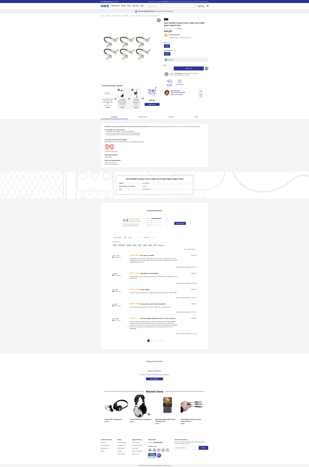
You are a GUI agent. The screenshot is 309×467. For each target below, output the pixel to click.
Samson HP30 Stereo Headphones (141, 419)
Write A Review (180, 223)
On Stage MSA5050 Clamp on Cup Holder (136, 101)
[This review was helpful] (192, 267)
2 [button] (151, 341)
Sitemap (120, 451)
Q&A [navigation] (196, 117)
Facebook (158, 450)
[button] (207, 6)
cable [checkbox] (134, 245)
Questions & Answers (154, 361)
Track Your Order (105, 445)
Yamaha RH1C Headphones (113, 419)
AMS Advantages (122, 442)
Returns (103, 451)
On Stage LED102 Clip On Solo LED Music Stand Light (122, 101)
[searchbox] (117, 237)
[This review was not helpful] (194, 267)
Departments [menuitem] (115, 6)
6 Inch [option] (167, 46)
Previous (106, 406)
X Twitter (167, 450)
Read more (133, 328)
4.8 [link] (172, 28)
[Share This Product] (159, 20)
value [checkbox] (139, 245)
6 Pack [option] (167, 54)
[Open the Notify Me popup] (167, 74)
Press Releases (121, 454)
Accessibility (135, 448)
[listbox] (186, 46)
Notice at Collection (137, 451)
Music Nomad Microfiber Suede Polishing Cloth (165, 420)
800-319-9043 (177, 94)
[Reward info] (191, 37)
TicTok (163, 450)
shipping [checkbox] (129, 245)
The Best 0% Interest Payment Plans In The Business (181, 1)
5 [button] (160, 341)
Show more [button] (161, 245)
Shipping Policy (104, 448)
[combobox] (173, 6)
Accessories (108, 16)
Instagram (154, 450)
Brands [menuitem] (123, 6)
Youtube (150, 450)
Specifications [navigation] (142, 117)
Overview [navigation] (114, 117)
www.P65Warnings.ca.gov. (137, 141)
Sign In (202, 6)
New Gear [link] (136, 6)
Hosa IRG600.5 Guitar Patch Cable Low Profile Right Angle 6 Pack (107, 101)
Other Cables (125, 16)
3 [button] (154, 341)
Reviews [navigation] (171, 117)
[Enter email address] (188, 448)
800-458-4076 (158, 442)
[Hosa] (109, 150)
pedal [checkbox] (150, 245)
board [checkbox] (144, 245)
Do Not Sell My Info (137, 445)
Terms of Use (135, 454)
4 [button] (157, 341)
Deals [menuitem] (129, 6)
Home (102, 16)
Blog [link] (142, 6)
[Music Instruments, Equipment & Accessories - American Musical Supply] (105, 6)
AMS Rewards (121, 448)
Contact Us (103, 442)
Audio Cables (117, 16)
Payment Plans (121, 445)
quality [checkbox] (115, 245)
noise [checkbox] (155, 245)
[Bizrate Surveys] (154, 457)
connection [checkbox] (122, 245)
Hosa (166, 19)
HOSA (116, 151)
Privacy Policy (135, 442)
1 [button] (148, 341)
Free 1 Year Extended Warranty (201, 1)
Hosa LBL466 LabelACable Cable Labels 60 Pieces (191, 420)
